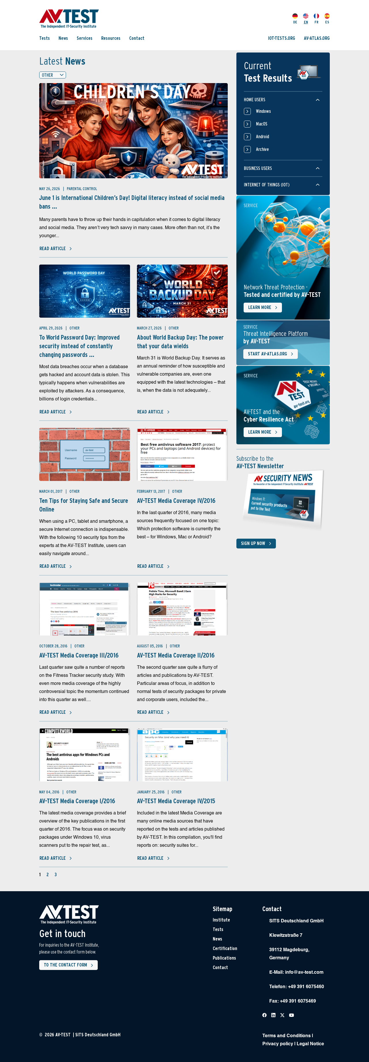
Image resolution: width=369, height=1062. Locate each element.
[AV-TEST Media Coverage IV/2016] (182, 454)
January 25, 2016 (151, 792)
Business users (258, 168)
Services (85, 38)
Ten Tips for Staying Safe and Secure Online (83, 505)
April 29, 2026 (51, 328)
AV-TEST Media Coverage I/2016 (77, 801)
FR (317, 22)
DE (295, 22)
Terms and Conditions (286, 1036)
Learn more (259, 307)
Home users (254, 99)
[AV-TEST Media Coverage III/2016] (84, 609)
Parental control (82, 188)
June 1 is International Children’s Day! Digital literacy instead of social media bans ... (132, 202)
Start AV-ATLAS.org (267, 354)
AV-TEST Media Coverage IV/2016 (176, 500)
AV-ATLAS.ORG (317, 38)
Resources (111, 38)
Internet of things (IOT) (266, 185)
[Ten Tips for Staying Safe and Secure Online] (84, 454)
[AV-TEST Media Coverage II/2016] (182, 609)
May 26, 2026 (50, 188)
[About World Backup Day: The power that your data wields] (182, 291)
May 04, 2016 (49, 792)
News (63, 38)
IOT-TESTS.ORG (281, 38)
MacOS (261, 124)
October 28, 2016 (53, 646)
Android (262, 136)
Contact (136, 38)
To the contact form (65, 965)
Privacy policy (277, 1044)
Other (74, 328)
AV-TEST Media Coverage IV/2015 (176, 801)
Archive (262, 149)
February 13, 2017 (151, 491)
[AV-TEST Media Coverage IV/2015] (182, 755)
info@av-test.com (304, 972)
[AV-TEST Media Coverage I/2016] (84, 755)
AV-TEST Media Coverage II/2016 (175, 655)
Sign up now (253, 543)
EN (306, 22)
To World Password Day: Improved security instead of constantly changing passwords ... (79, 346)
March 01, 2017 (51, 491)
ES (327, 22)
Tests (44, 38)
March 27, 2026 (150, 328)
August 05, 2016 (150, 646)
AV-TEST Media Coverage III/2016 (78, 655)
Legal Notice (310, 1044)
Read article (52, 248)
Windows (263, 111)
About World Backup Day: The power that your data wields (180, 342)
